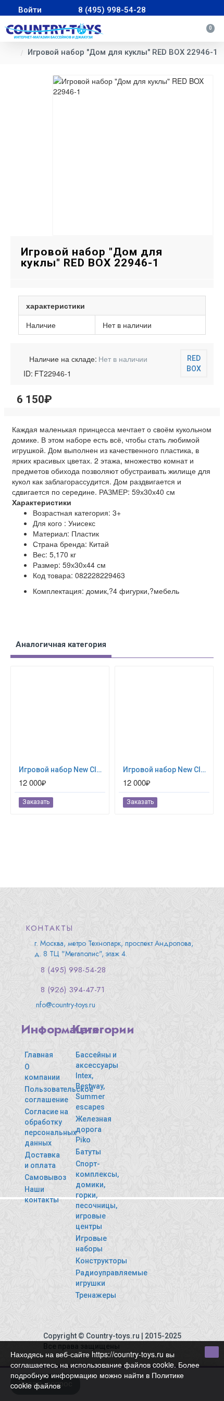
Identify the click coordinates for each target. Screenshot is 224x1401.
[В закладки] (85, 802)
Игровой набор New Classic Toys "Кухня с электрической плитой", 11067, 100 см (62, 769)
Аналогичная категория (61, 644)
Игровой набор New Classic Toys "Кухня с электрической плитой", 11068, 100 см (166, 769)
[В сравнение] (96, 802)
